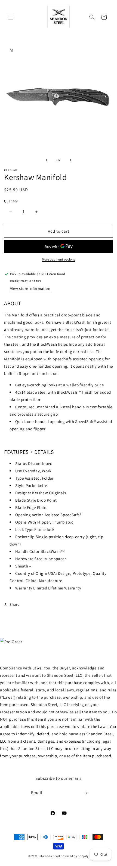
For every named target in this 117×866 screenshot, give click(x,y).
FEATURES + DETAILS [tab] (29, 452)
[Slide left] (47, 160)
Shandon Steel (49, 856)
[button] (11, 17)
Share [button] (15, 604)
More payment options (58, 259)
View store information (30, 288)
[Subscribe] (86, 793)
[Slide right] (70, 160)
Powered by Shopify (75, 856)
